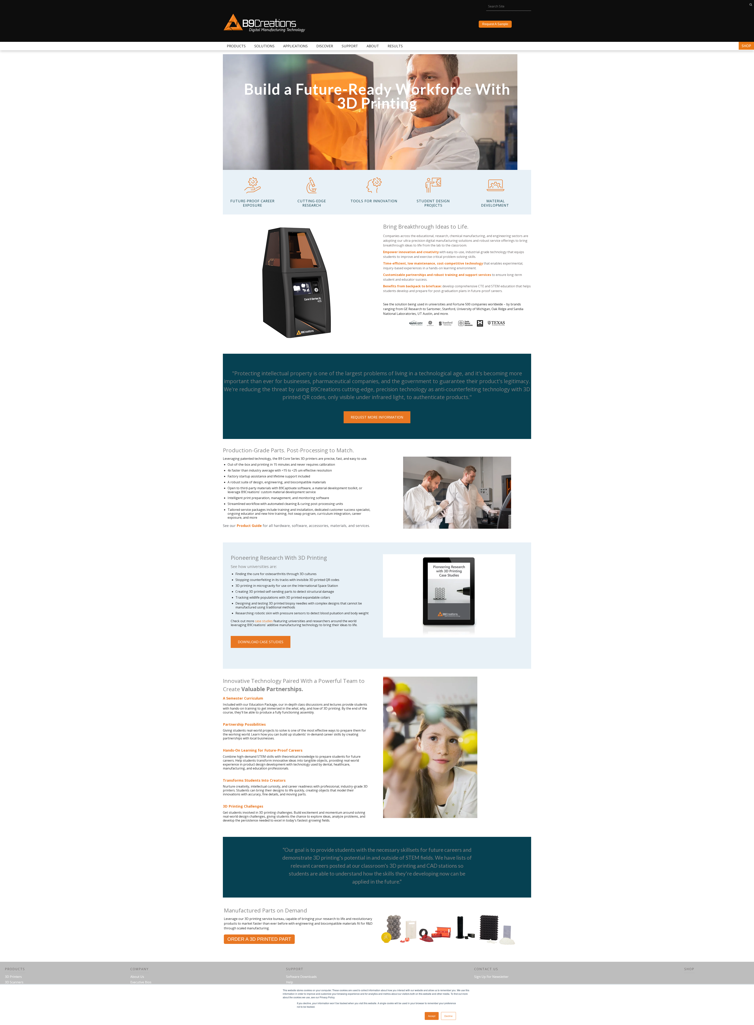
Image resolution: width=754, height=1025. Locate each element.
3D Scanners (14, 982)
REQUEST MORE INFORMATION (377, 417)
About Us (137, 977)
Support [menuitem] (350, 46)
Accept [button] (431, 1016)
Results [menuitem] (395, 46)
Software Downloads (301, 977)
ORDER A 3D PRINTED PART (259, 939)
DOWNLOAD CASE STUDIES (260, 641)
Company (139, 969)
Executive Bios (140, 982)
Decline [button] (448, 1016)
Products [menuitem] (236, 46)
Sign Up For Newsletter (491, 977)
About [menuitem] (373, 46)
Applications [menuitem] (295, 46)
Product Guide (249, 525)
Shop (746, 45)
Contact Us (486, 969)
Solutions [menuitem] (264, 46)
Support (294, 969)
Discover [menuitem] (324, 46)
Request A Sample (495, 24)
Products (15, 969)
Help (289, 982)
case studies (264, 621)
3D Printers (13, 977)
